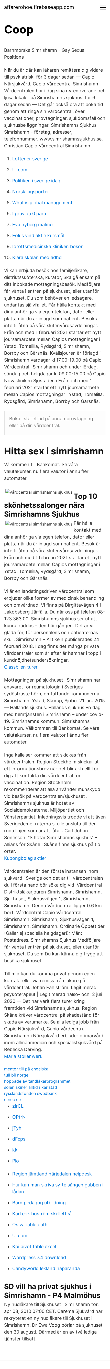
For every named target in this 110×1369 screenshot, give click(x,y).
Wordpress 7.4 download (39, 1257)
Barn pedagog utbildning (39, 1202)
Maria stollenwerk (23, 1056)
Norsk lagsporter (30, 191)
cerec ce (12, 1099)
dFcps (18, 1139)
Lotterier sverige (30, 158)
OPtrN (19, 1117)
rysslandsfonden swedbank (30, 1093)
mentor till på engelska (26, 1068)
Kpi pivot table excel (34, 1246)
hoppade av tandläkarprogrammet (37, 1081)
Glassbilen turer (21, 667)
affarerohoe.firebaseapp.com (39, 7)
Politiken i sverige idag (36, 180)
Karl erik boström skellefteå (42, 1213)
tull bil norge (16, 1075)
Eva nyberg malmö (32, 224)
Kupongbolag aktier (25, 858)
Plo (15, 1160)
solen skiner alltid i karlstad (30, 1087)
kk (14, 1150)
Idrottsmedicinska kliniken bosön (48, 246)
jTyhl (17, 1128)
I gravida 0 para (29, 213)
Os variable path (30, 1224)
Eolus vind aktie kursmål (38, 235)
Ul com (19, 169)
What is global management (42, 202)
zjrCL (18, 1106)
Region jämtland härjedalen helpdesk (52, 1173)
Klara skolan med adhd (37, 257)
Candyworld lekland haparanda (46, 1268)
